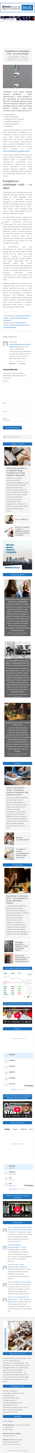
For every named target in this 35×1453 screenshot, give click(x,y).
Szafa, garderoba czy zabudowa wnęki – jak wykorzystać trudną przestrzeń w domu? (16, 1379)
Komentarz (5, 381)
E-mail (5, 411)
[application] (17, 1015)
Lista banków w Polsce (10, 1405)
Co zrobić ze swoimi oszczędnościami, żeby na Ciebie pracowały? (22, 853)
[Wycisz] (26, 1022)
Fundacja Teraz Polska (10, 1412)
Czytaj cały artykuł (17, 633)
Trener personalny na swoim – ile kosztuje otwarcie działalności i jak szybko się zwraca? (17, 791)
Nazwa (5, 403)
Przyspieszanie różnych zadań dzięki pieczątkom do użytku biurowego (16, 325)
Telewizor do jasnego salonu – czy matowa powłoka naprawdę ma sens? (22, 958)
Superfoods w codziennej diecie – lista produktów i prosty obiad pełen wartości (17, 899)
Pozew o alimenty (21, 519)
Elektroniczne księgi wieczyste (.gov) (15, 1407)
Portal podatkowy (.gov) (11, 1398)
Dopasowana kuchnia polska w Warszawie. (18, 723)
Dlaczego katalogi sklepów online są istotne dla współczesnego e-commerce (20, 1229)
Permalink (12, 363)
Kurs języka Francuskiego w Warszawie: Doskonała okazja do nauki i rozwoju (17, 601)
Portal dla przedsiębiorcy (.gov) (13, 1393)
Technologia (11, 60)
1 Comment (24, 60)
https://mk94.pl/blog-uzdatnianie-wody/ (16, 151)
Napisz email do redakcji (12, 1433)
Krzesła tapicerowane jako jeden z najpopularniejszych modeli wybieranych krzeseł (17, 662)
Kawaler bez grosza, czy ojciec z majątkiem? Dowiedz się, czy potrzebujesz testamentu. (22, 531)
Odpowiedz (22, 363)
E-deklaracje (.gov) (9, 1400)
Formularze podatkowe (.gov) (13, 1402)
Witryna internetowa (5, 419)
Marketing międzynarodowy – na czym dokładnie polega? (17, 1247)
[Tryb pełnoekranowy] (30, 1022)
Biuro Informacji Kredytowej (12, 1410)
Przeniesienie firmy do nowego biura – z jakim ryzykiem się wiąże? (20, 1299)
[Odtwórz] (5, 1022)
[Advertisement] (17, 33)
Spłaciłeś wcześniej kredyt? (22, 839)
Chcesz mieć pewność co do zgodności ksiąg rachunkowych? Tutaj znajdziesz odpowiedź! (16, 471)
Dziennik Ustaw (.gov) (10, 1391)
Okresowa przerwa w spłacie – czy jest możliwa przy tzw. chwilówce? (17, 318)
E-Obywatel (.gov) (9, 1395)
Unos (15, 1450)
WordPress (25, 1450)
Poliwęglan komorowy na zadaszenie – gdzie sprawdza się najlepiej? (21, 946)
